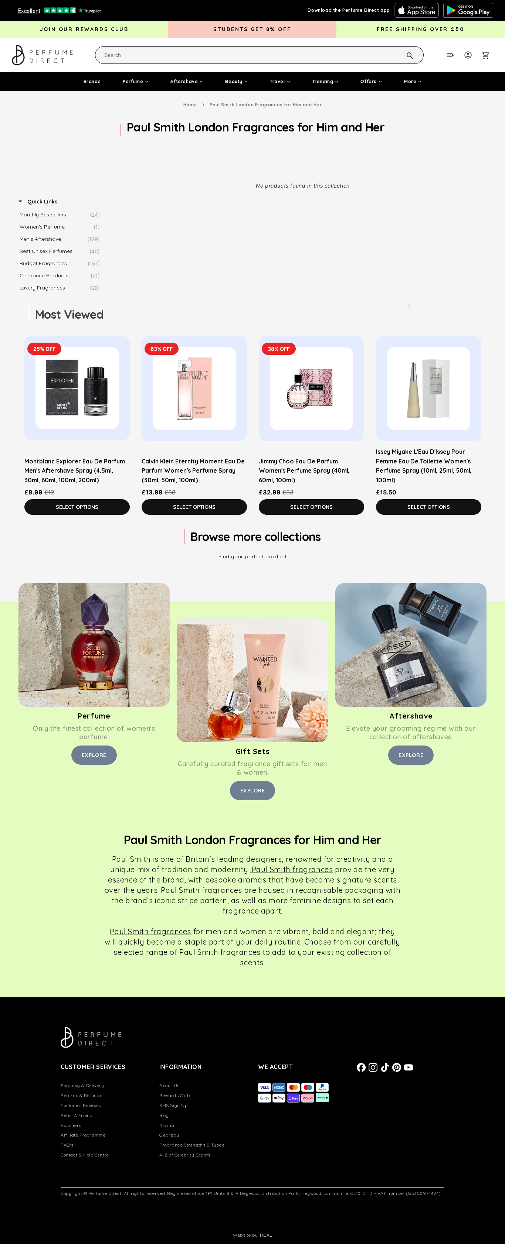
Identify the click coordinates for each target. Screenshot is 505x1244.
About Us (169, 1085)
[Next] (408, 306)
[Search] (400, 55)
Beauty (234, 81)
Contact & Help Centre (85, 1155)
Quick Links (41, 201)
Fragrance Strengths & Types (191, 1145)
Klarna (166, 1125)
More (410, 81)
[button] (489, 55)
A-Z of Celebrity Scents (184, 1155)
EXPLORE (94, 755)
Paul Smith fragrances (291, 869)
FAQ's (67, 1145)
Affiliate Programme (83, 1135)
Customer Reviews (81, 1105)
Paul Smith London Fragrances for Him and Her (266, 104)
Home (190, 104)
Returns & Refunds (81, 1095)
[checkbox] (62, 215)
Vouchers (71, 1125)
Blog (164, 1115)
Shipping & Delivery (82, 1085)
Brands (92, 81)
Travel (277, 81)
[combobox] (259, 55)
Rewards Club (174, 1095)
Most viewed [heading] (69, 314)
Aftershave (184, 81)
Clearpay (169, 1135)
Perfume (133, 81)
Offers (368, 81)
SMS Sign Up (173, 1105)
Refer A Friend (76, 1115)
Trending (322, 81)
